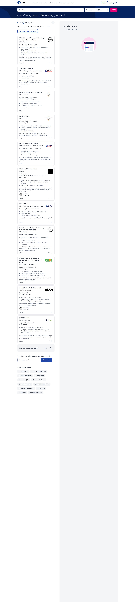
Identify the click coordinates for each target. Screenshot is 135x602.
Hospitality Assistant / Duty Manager (31, 92)
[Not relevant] (50, 348)
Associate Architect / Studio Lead (30, 288)
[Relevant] (46, 348)
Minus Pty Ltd (23, 94)
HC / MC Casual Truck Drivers (28, 143)
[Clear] (82, 10)
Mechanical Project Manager (28, 169)
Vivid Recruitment (25, 290)
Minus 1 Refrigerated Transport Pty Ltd (31, 71)
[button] (53, 22)
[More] (49, 63)
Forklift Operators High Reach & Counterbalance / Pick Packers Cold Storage (30, 260)
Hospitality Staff (24, 116)
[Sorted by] (53, 22)
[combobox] (51, 10)
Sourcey (22, 171)
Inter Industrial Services (26, 264)
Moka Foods (23, 42)
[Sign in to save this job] (52, 62)
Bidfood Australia (24, 320)
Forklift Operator (24, 318)
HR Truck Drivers (24, 204)
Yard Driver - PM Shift (26, 68)
